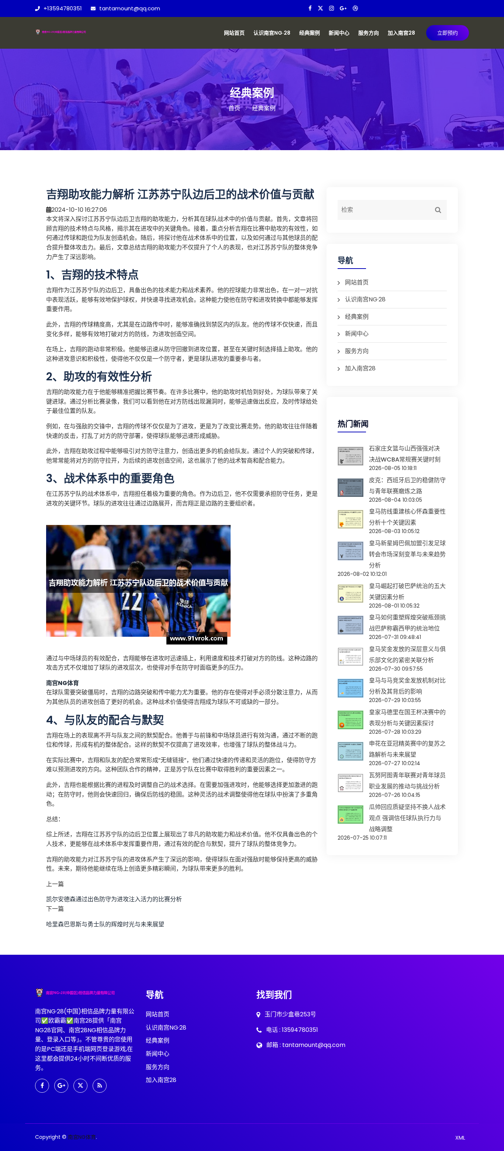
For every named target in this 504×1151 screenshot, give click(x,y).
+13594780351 (63, 8)
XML (460, 1137)
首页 (234, 108)
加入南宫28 (401, 33)
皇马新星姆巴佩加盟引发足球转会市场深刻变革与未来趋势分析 (407, 554)
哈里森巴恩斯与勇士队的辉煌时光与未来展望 (105, 924)
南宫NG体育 (82, 1137)
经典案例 (309, 33)
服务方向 (368, 33)
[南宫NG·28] (67, 31)
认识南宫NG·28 (271, 33)
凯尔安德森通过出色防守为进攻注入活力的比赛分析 (114, 899)
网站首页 (234, 33)
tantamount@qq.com (129, 8)
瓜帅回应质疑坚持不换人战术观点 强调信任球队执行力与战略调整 (407, 818)
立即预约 (447, 33)
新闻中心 (339, 33)
